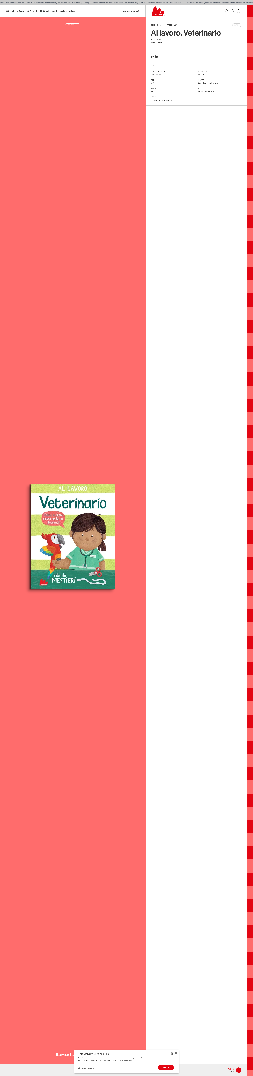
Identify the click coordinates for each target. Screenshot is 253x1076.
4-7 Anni (20, 11)
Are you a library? (131, 11)
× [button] (176, 1053)
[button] (86, 1068)
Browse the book (73, 1055)
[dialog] (126, 1061)
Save (236, 25)
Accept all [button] (166, 1067)
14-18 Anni (44, 11)
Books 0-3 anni (157, 25)
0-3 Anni (10, 11)
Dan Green (156, 43)
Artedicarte (172, 25)
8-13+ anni (32, 11)
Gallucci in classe (68, 11)
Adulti (54, 11)
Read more (128, 1060)
